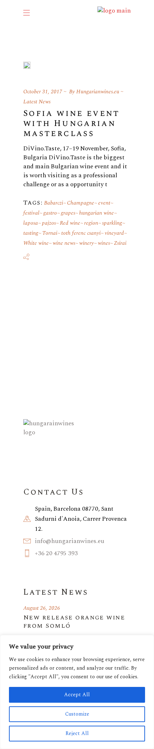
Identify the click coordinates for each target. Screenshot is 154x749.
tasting (30, 233)
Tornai (49, 233)
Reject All (77, 733)
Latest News (36, 102)
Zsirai (120, 243)
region (91, 223)
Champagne (80, 203)
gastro (50, 213)
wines (104, 243)
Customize (77, 714)
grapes (68, 213)
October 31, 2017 (42, 92)
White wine (36, 243)
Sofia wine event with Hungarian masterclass (71, 123)
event (104, 203)
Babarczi (53, 203)
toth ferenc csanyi (81, 233)
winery (86, 243)
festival (31, 213)
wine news (64, 243)
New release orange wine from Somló (74, 621)
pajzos (49, 223)
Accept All (77, 694)
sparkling (112, 223)
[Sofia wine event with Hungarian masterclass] (26, 65)
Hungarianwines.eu (97, 92)
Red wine (70, 223)
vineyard (114, 233)
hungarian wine (96, 213)
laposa (30, 223)
